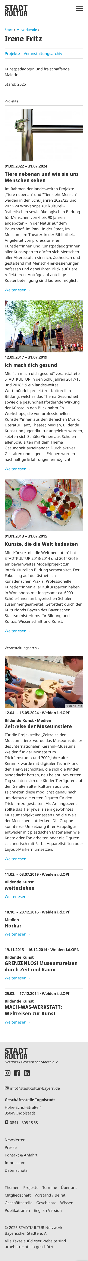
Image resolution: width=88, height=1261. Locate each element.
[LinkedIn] (27, 1073)
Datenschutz (16, 1170)
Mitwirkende (26, 29)
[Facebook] (17, 1073)
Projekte (12, 53)
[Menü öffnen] (79, 9)
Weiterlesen (15, 289)
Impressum (15, 1162)
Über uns (69, 1187)
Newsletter (15, 1139)
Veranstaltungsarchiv (43, 53)
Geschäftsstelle (18, 1202)
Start (9, 29)
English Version (48, 1210)
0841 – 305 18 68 (24, 1122)
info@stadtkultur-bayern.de (35, 1088)
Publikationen (17, 1210)
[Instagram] (7, 1073)
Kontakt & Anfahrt (21, 1155)
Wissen (66, 1202)
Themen (12, 1187)
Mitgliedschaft (18, 1195)
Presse (11, 1147)
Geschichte (46, 1202)
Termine (49, 1187)
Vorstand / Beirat (50, 1195)
